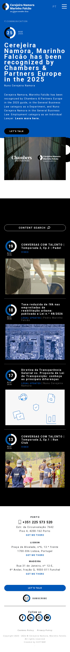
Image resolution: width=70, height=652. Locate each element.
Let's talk (17, 131)
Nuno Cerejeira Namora (19, 85)
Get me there (35, 535)
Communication (17, 21)
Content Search (33, 227)
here (35, 118)
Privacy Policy (44, 630)
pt (54, 6)
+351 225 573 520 (37, 522)
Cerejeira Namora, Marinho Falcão (18, 8)
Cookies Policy (26, 630)
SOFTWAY (41, 642)
